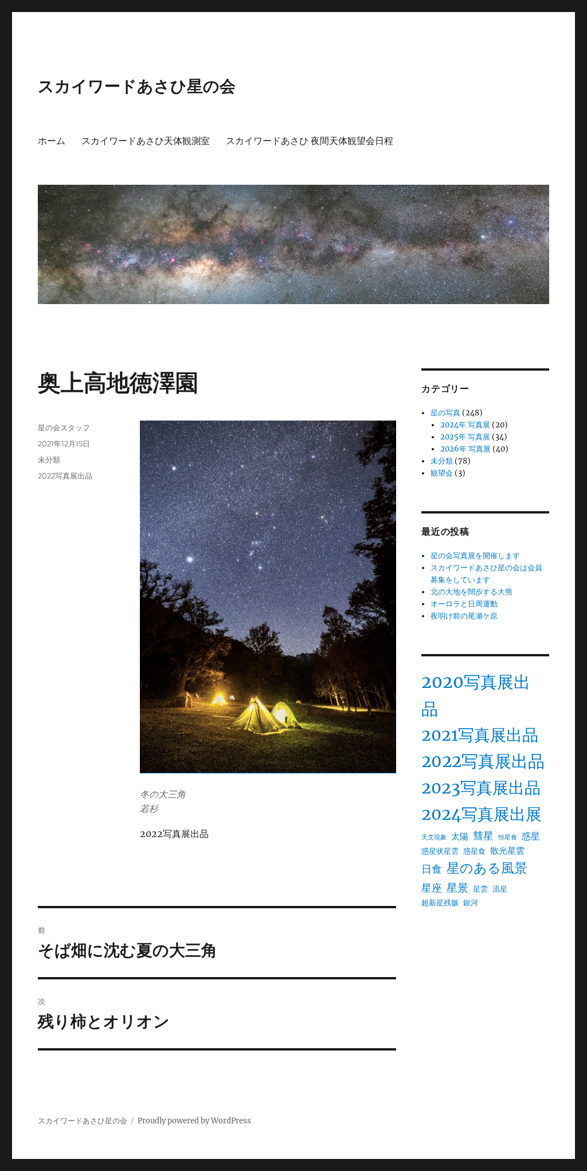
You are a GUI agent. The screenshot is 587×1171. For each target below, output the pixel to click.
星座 (431, 888)
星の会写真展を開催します (475, 556)
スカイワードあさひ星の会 (137, 86)
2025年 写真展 (465, 437)
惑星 (531, 836)
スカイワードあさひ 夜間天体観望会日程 (309, 140)
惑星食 (474, 851)
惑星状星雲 (440, 851)
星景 (457, 887)
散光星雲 (507, 850)
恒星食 (507, 837)
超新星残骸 (440, 903)
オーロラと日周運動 (464, 604)
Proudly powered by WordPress (194, 1121)
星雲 (480, 889)
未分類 (49, 459)
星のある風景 (487, 868)
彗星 (483, 836)
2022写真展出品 (65, 475)
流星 (499, 889)
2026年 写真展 (465, 449)
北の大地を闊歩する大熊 (471, 592)
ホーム (51, 140)
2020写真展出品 (475, 695)
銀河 (470, 903)
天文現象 (434, 837)
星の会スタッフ (64, 427)
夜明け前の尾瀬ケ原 (464, 616)
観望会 (442, 473)
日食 (431, 869)
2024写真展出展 (481, 814)
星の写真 (445, 413)
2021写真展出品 (479, 735)
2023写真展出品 (481, 787)
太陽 (459, 836)
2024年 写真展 (465, 425)
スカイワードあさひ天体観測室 (145, 140)
